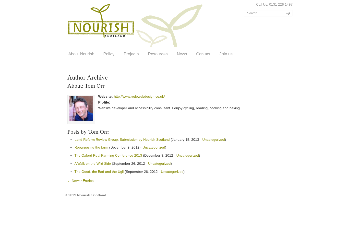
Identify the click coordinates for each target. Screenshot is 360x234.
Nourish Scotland (136, 24)
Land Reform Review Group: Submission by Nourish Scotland (122, 139)
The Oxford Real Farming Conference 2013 (108, 155)
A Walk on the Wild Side (92, 163)
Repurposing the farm (91, 147)
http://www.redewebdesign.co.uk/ (139, 96)
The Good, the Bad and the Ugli (99, 172)
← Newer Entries (80, 181)
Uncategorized (213, 139)
